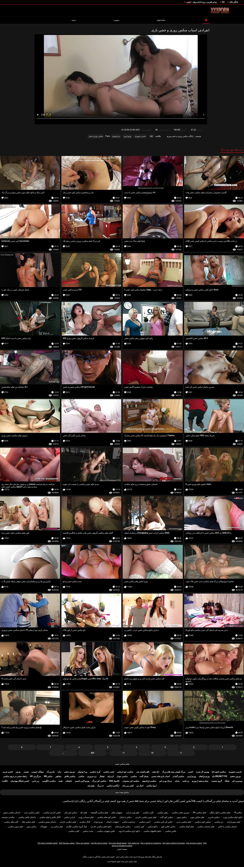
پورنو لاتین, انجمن (82, 781)
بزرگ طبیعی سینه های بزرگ (173, 772)
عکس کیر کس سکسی (163, 822)
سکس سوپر (182, 817)
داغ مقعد (155, 772)
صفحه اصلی (122, 849)
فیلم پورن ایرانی (132, 812)
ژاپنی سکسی (108, 772)
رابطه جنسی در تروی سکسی (15, 776)
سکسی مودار (122, 776)
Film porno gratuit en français (173, 843)
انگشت (5, 781)
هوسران (91, 785)
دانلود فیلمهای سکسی (152, 831)
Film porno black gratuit (118, 843)
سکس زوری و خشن (96, 136)
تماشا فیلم (161, 20)
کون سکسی (139, 826)
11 (123, 753)
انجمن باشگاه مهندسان (20, 781)
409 (92, 753)
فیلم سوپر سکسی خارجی (145, 817)
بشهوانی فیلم (116, 812)
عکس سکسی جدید (32, 812)
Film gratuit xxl (133, 843)
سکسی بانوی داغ (219, 772)
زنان (59, 772)
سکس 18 (238, 812)
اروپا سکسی (151, 785)
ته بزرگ (100, 785)
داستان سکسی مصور (11, 812)
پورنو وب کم (237, 781)
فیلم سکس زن (57, 826)
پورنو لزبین (127, 136)
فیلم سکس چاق (28, 822)
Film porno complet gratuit (48, 843)
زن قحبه (185, 781)
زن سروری (91, 776)
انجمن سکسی (145, 822)
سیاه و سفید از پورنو (200, 781)
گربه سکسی (95, 772)
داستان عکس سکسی (27, 817)
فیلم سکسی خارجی (68, 822)
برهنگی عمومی (37, 772)
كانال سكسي (84, 822)
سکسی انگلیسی (49, 781)
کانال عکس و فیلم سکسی (50, 817)
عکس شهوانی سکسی (106, 831)
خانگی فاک (233, 2)
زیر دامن (35, 781)
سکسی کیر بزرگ (99, 781)
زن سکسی (218, 822)
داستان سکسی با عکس (227, 826)
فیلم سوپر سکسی (15, 826)
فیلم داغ (84, 812)
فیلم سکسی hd (199, 812)
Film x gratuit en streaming (150, 843)
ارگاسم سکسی (113, 785)
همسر (26, 772)
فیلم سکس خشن (122, 764)
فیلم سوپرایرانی (233, 822)
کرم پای (110, 776)
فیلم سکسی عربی (183, 822)
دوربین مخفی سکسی (180, 812)
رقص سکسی (162, 812)
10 (152, 753)
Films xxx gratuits (83, 843)
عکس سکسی (170, 831)
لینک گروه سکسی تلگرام (76, 826)
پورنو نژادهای (204, 776)
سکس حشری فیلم (123, 826)
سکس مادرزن (214, 817)
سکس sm (48, 776)
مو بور (18, 772)
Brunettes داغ (219, 776)
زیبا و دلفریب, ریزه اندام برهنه (205, 2)
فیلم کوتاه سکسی (186, 826)
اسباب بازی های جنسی (160, 776)
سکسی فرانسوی (149, 781)
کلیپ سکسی (148, 812)
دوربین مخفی (69, 772)
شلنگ (227, 781)
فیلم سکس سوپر (197, 817)
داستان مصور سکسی (47, 822)
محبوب (116, 20)
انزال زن (139, 785)
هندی (60, 781)
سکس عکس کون (168, 826)
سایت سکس (88, 831)
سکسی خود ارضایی (125, 772)
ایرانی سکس (69, 817)
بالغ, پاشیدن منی (142, 772)
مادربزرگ (51, 772)
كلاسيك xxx (114, 781)
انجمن (190, 772)
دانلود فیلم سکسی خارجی (101, 826)
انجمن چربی (8, 772)
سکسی (134, 776)
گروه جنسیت (216, 781)
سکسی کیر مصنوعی (130, 781)
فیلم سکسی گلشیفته (99, 812)
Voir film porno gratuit (99, 843)
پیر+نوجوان (116, 136)
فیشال (101, 776)
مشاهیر (58, 776)
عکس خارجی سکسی (52, 812)
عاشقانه (68, 781)
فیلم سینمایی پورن (86, 817)
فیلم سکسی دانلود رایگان (220, 812)
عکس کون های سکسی (106, 817)
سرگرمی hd (35, 776)
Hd (223, 2)
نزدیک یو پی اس (165, 781)
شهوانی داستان (112, 822)
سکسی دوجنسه (8, 817)
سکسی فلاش (69, 776)
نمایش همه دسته (122, 792)
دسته (74, 20)
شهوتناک (43, 826)
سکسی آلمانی (178, 776)
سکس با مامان (125, 817)
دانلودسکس (153, 826)
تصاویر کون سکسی (203, 822)
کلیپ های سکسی (11, 822)
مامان (177, 781)
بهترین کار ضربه (202, 772)
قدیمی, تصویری (140, 136)
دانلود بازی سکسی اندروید (129, 831)
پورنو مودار (98, 822)
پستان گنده (144, 776)
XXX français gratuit (67, 843)
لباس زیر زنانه (128, 785)
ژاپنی (188, 2)
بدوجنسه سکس (128, 822)
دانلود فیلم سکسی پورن (233, 817)
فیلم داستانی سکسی (205, 826)
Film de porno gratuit (194, 843)
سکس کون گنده (166, 817)
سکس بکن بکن (70, 812)
